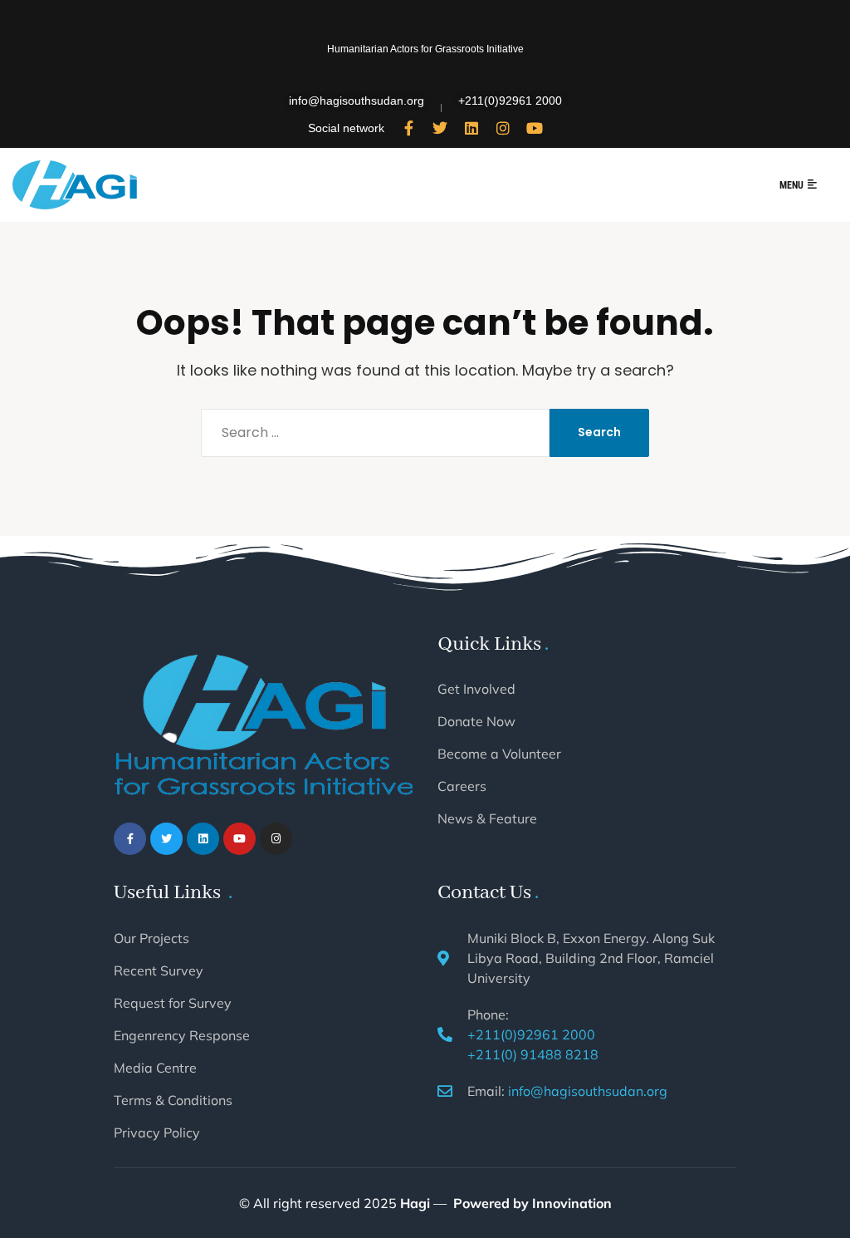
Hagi (415, 1203)
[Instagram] (503, 127)
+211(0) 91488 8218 (532, 1054)
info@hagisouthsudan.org (587, 1091)
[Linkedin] (471, 127)
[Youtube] (534, 127)
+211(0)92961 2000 (531, 1034)
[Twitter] (439, 127)
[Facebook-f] (408, 127)
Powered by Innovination (532, 1203)
